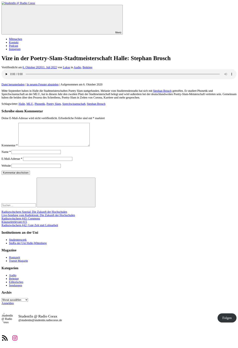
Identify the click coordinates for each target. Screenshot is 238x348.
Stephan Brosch (162, 90)
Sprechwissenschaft (73, 103)
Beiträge (87, 67)
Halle (22, 103)
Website (6, 165)
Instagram (14, 49)
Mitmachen (15, 39)
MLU (29, 103)
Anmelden (7, 303)
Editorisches (16, 282)
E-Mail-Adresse (11, 158)
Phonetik (40, 103)
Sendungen (15, 285)
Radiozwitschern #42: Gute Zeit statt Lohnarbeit (29, 225)
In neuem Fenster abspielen (43, 84)
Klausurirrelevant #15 (14, 221)
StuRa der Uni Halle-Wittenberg (28, 243)
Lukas (66, 67)
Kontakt (13, 42)
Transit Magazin (18, 260)
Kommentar (9, 145)
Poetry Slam (53, 103)
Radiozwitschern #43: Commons (20, 218)
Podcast (13, 45)
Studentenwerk (18, 239)
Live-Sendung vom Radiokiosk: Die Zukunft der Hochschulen (38, 215)
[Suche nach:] (19, 205)
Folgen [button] (227, 318)
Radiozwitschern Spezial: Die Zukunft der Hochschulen (34, 211)
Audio (77, 67)
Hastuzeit (14, 257)
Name (6, 151)
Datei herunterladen (13, 84)
